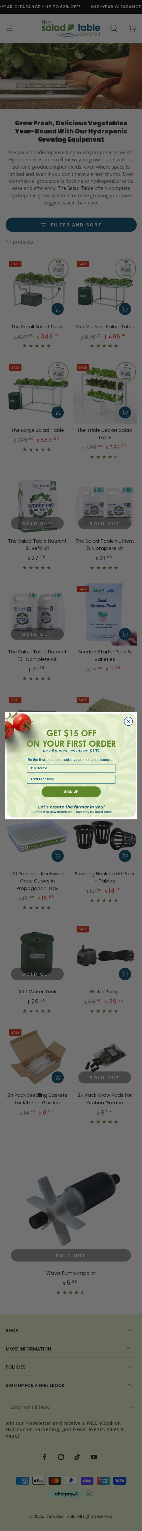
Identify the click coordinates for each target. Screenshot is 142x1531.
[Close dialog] (128, 721)
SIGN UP (71, 791)
